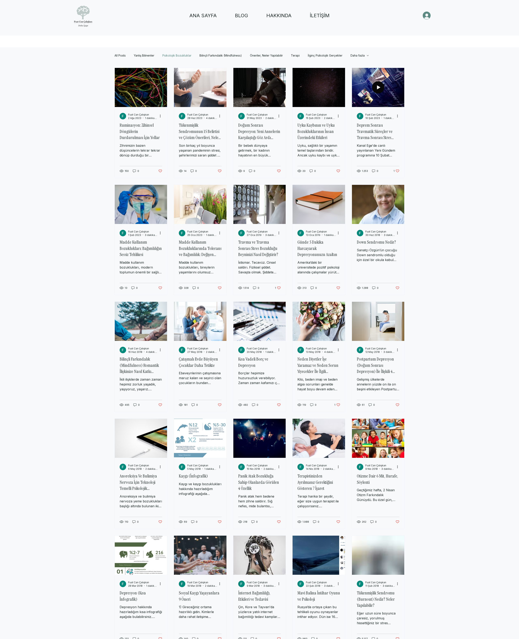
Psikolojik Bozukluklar (176, 55)
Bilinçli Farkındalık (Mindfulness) (220, 55)
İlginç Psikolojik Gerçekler (325, 55)
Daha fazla (358, 55)
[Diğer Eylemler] (161, 116)
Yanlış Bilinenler (144, 55)
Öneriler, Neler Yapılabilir (266, 55)
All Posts (120, 55)
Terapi (295, 55)
